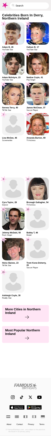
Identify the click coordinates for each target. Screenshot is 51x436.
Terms (41, 424)
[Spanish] (8, 416)
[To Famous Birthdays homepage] (5, 5)
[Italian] (34, 416)
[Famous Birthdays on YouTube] (39, 397)
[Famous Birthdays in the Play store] (34, 407)
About (9, 424)
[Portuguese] (17, 416)
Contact (19, 424)
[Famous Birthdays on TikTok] (20, 397)
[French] (25, 416)
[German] (43, 416)
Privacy (31, 424)
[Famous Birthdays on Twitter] (29, 397)
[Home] (25, 386)
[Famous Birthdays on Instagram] (11, 397)
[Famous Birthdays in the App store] (17, 407)
